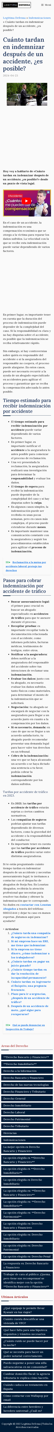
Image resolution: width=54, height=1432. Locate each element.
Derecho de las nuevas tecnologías (26, 1084)
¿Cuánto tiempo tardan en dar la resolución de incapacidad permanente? (29, 973)
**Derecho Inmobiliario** (20, 1064)
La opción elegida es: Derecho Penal (27, 1256)
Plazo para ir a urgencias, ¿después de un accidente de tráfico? (30, 998)
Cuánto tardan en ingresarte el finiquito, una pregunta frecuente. (31, 986)
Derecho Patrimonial (16, 1119)
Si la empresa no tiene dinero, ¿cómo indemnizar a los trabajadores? (30, 953)
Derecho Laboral (14, 1112)
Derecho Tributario (16, 1126)
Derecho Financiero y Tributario (24, 1091)
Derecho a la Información (19, 1071)
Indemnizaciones (40, 18)
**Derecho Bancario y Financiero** (26, 1057)
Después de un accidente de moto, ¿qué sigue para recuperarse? (29, 1010)
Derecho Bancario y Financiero (23, 1078)
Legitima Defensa (14, 18)
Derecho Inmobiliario (17, 1105)
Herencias (10, 1133)
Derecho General (14, 1098)
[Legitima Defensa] (17, 5)
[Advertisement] (27, 138)
